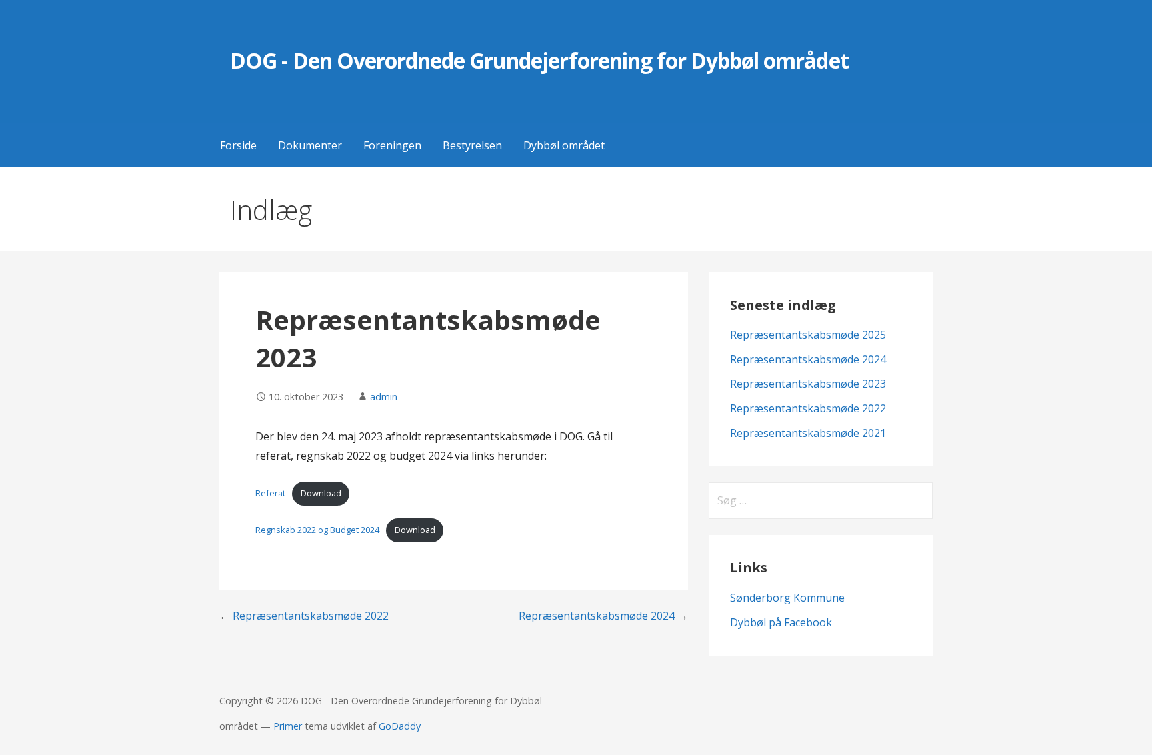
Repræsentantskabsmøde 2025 (808, 334)
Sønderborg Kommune (787, 597)
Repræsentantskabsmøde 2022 (311, 615)
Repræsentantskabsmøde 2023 (808, 384)
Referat (270, 493)
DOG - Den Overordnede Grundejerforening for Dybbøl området (539, 60)
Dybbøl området (564, 145)
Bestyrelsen (472, 145)
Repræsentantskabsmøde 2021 (808, 433)
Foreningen (392, 145)
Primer (287, 726)
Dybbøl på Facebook (781, 622)
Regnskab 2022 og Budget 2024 (317, 530)
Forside (238, 145)
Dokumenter (310, 145)
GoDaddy (400, 726)
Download (321, 493)
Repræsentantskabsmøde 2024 (597, 615)
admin (383, 396)
